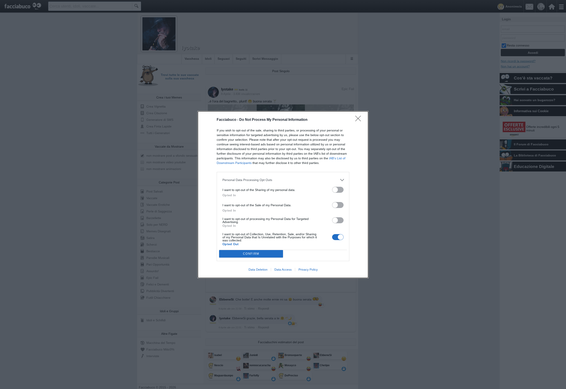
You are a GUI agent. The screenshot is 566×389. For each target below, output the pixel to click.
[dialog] (283, 194)
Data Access (283, 269)
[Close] (359, 120)
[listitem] (283, 180)
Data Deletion (258, 269)
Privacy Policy (308, 269)
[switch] (338, 190)
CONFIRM (251, 253)
